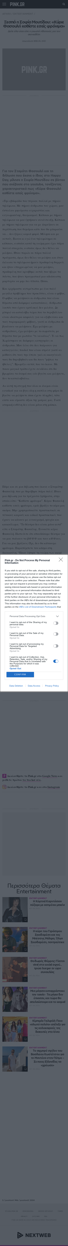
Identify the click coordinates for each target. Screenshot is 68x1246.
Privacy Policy (52, 685)
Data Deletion (16, 685)
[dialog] (34, 623)
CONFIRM (20, 674)
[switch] (55, 623)
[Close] (62, 561)
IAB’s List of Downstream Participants (37, 607)
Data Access (34, 685)
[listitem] (34, 616)
